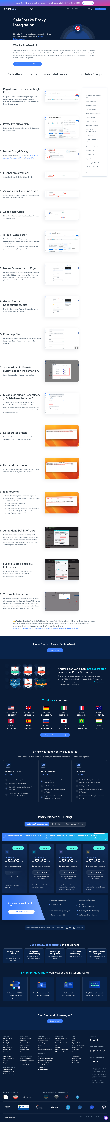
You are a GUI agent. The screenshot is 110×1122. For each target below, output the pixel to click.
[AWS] (5, 1096)
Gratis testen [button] (100, 9)
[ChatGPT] (90, 1051)
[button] (62, 96)
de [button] (68, 9)
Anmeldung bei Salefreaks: (93, 163)
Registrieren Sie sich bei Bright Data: (93, 96)
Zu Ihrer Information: (91, 172)
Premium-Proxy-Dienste (95, 682)
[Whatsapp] (90, 1061)
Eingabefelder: (90, 159)
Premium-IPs (29, 158)
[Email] (94, 1061)
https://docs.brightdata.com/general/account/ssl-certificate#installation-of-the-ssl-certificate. (45, 628)
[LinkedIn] (90, 1040)
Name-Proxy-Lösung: (91, 105)
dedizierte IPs (16, 158)
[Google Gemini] (97, 1051)
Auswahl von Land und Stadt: (93, 113)
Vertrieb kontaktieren (78, 9)
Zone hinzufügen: (90, 117)
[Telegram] (97, 1061)
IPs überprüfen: (89, 135)
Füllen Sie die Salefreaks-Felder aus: (94, 167)
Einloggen (91, 9)
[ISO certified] (80, 1107)
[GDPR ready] (92, 1107)
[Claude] (100, 1051)
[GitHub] (97, 1040)
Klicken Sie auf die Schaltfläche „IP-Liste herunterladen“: (94, 146)
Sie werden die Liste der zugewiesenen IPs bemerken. (93, 140)
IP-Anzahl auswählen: (91, 109)
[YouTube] (94, 1040)
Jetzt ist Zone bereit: (91, 121)
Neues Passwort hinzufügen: (93, 125)
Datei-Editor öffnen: (91, 151)
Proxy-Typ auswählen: (91, 101)
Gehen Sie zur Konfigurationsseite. (91, 130)
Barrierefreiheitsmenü (9, 1117)
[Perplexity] (94, 1051)
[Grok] (104, 1051)
